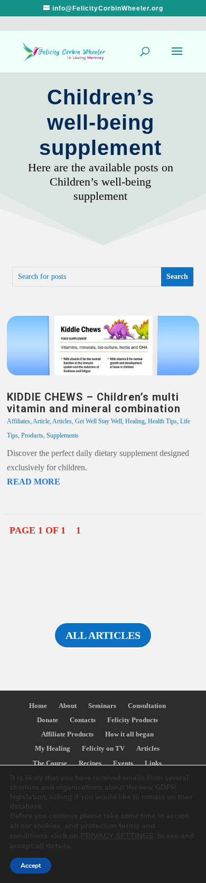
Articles (62, 421)
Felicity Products (132, 720)
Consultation (147, 706)
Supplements (62, 435)
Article (41, 421)
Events (123, 763)
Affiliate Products (67, 734)
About (68, 706)
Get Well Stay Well (98, 421)
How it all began (129, 734)
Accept (31, 865)
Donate (47, 720)
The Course (50, 763)
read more (33, 481)
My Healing (52, 748)
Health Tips (162, 421)
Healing (135, 421)
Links (153, 763)
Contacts (83, 720)
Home (38, 706)
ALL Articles (103, 635)
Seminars (102, 706)
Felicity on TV (103, 748)
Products (32, 435)
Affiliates (18, 421)
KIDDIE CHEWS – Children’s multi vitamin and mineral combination (94, 403)
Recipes (90, 763)
